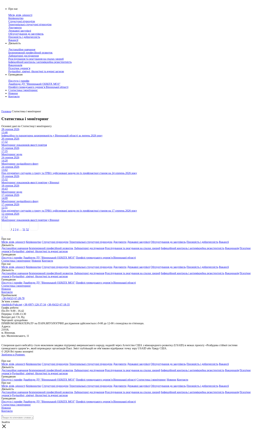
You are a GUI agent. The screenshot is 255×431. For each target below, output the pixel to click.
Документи (119, 241)
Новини (13, 93)
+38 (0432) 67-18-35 (58, 304)
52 (27, 229)
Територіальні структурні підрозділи (90, 241)
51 (24, 229)
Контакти (14, 96)
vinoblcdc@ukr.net (11, 304)
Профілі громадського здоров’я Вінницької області (106, 257)
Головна (6, 111)
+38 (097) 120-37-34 (34, 304)
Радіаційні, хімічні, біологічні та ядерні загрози (40, 251)
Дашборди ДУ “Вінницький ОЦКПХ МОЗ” (49, 257)
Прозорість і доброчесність (202, 241)
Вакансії (224, 241)
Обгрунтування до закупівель (168, 241)
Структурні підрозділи (55, 241)
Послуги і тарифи (11, 257)
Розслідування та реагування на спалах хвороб (132, 248)
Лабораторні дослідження (89, 248)
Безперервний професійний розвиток (51, 248)
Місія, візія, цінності (13, 241)
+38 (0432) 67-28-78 (12, 298)
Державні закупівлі (138, 241)
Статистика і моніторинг (23, 90)
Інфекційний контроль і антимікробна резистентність (192, 248)
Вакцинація (232, 248)
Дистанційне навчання (14, 248)
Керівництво (33, 241)
